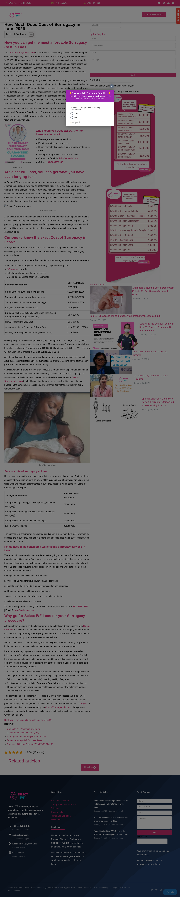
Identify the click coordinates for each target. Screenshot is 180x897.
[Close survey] (112, 86)
